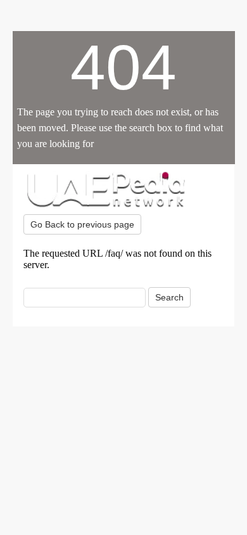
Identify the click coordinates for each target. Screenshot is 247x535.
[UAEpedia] (123, 189)
